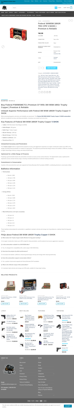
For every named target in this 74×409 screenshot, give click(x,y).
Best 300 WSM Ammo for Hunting (53, 80)
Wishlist (36, 1)
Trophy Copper (41, 235)
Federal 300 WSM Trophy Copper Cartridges (47, 82)
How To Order (50, 12)
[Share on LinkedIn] (50, 92)
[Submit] (56, 8)
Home (2, 12)
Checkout (45, 1)
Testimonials (30, 12)
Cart (40, 1)
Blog (34, 15)
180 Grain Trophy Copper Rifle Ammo (48, 75)
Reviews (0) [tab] (12, 100)
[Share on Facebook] (39, 92)
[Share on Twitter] (42, 92)
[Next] (73, 292)
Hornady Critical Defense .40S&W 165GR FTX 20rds (8, 298)
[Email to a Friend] (44, 92)
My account (26, 1)
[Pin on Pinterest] (47, 92)
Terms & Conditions (68, 1)
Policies (38, 15)
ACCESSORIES (46, 21)
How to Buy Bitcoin (60, 12)
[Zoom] (3, 46)
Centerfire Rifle (57, 53)
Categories (22, 12)
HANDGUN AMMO (54, 73)
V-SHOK (55, 122)
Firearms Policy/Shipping (67, 3)
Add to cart (51, 68)
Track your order (40, 12)
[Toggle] (53, 374)
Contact (11, 12)
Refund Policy (59, 1)
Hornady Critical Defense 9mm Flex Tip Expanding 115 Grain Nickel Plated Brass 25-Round (46, 298)
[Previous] (1, 292)
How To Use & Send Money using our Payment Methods (17, 15)
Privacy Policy (52, 1)
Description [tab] (4, 100)
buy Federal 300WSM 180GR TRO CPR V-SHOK (48, 81)
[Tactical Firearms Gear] (5, 7)
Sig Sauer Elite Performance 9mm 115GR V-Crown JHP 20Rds (27, 298)
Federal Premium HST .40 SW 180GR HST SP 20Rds (63, 298)
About (16, 12)
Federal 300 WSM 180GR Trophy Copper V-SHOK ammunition (54, 116)
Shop (32, 1)
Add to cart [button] (5, 303)
